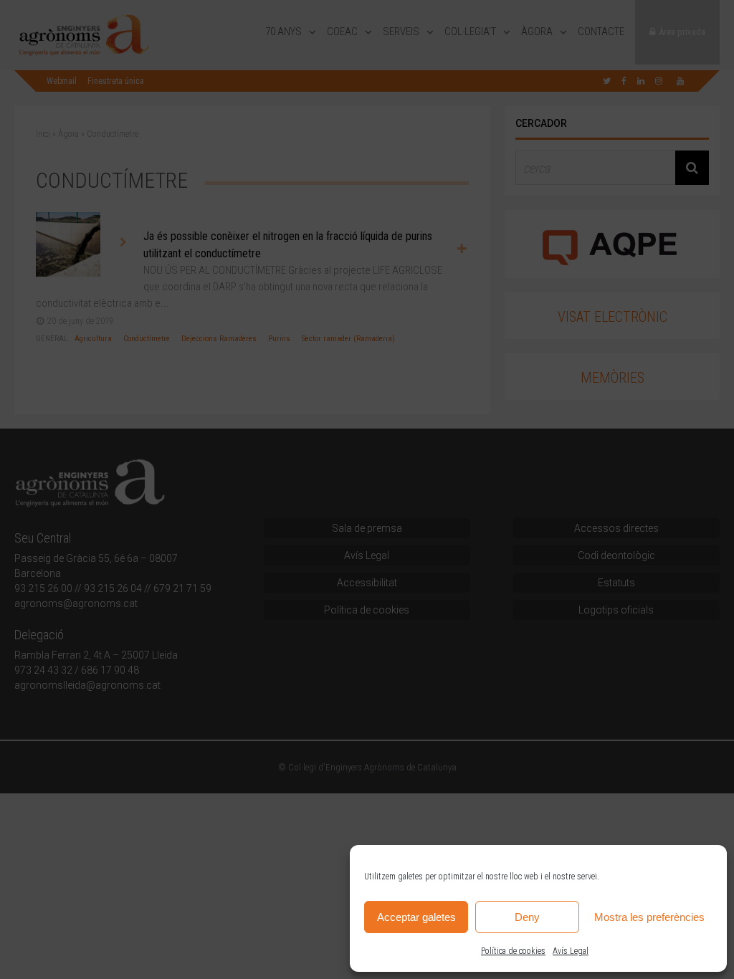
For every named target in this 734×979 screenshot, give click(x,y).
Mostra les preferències (649, 917)
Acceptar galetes (416, 917)
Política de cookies (513, 951)
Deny (527, 917)
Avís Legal (570, 951)
